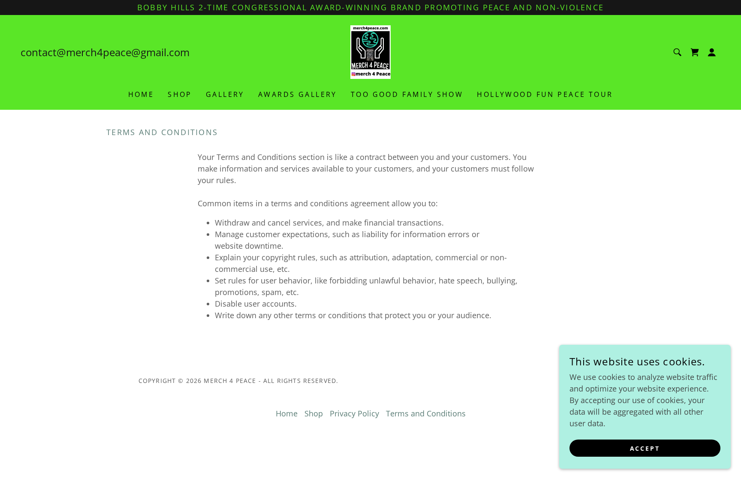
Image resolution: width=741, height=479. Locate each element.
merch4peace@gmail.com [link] (128, 52)
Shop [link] (180, 94)
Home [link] (141, 94)
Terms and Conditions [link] (426, 413)
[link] (370, 51)
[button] (711, 52)
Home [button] (287, 413)
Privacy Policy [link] (354, 413)
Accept (645, 448)
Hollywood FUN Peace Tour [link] (545, 94)
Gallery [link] (225, 94)
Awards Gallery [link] (297, 94)
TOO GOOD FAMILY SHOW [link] (407, 94)
